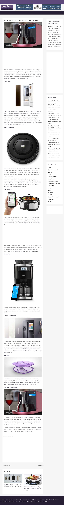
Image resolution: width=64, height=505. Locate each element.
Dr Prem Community (36, 499)
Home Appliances (52, 176)
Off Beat (50, 194)
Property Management (53, 197)
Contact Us (55, 46)
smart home (7, 219)
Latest (49, 190)
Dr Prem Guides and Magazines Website (10, 499)
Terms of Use (8, 501)
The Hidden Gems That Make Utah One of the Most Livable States (54, 127)
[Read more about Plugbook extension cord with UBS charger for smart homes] (13, 478)
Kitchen (49, 188)
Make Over (50, 192)
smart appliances (21, 111)
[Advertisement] (23, 59)
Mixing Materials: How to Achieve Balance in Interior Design (54, 144)
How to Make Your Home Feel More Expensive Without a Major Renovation (54, 102)
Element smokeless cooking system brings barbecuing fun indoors (32, 488)
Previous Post (6, 465)
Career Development (53, 170)
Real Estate (50, 199)
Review (49, 201)
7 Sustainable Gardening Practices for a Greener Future (53, 134)
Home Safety (51, 185)
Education (50, 172)
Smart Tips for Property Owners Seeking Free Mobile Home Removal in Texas (54, 115)
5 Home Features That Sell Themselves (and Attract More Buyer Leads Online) (54, 155)
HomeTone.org (51, 26)
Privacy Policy (30, 501)
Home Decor (51, 179)
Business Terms (15, 501)
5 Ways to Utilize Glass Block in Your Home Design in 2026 (54, 121)
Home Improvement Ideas (54, 183)
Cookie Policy (22, 501)
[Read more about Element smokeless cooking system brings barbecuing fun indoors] (33, 479)
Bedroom (50, 167)
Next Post (40, 465)
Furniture (50, 174)
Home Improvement (53, 181)
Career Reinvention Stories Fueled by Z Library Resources (54, 109)
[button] (32, 2)
